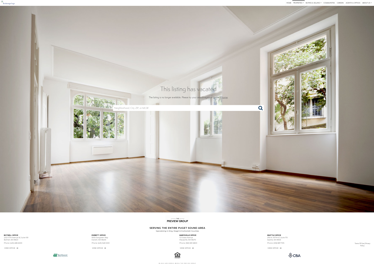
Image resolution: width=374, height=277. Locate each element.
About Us (367, 4)
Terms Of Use (359, 243)
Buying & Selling (314, 4)
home (225, 97)
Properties (298, 4)
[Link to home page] (9, 3)
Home (288, 3)
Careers (340, 3)
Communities (329, 3)
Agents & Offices (353, 3)
